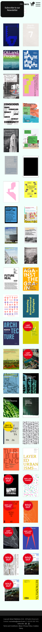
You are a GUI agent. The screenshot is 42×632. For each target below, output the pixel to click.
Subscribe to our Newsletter (12, 8)
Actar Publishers (15, 619)
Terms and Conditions (10, 626)
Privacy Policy (27, 626)
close (21, 4)
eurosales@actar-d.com (17, 621)
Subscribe (21, 624)
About (20, 626)
